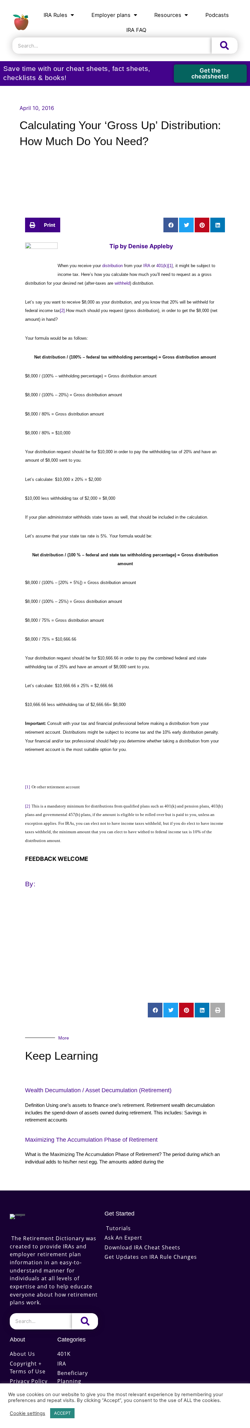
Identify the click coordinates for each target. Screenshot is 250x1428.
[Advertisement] (125, 177)
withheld (122, 283)
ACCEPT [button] (62, 1413)
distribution (113, 265)
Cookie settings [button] (27, 1413)
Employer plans (111, 15)
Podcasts (217, 15)
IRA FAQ (136, 30)
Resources (167, 15)
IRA (146, 265)
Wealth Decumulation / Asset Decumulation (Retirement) (98, 1090)
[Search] (225, 45)
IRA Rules (55, 15)
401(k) (162, 265)
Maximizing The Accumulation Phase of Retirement (91, 1139)
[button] (43, 225)
